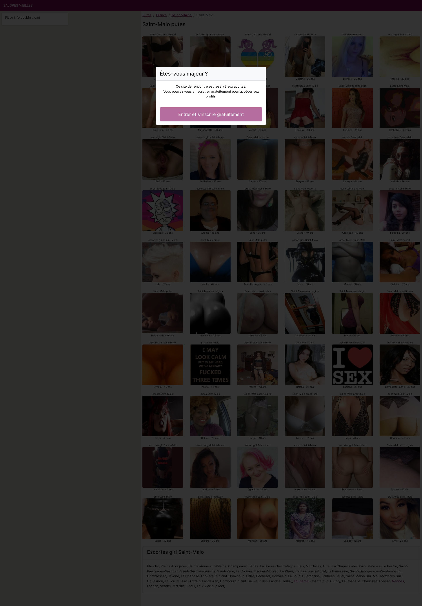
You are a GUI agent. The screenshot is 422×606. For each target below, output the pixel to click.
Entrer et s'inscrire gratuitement (211, 114)
